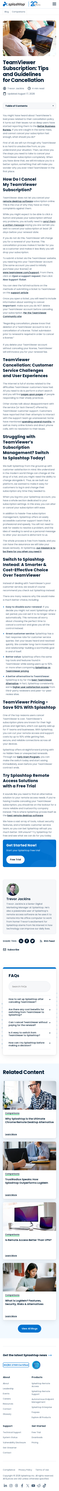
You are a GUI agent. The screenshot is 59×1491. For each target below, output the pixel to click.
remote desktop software (18, 201)
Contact (7, 1408)
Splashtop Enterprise (42, 1407)
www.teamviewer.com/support (21, 272)
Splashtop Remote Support (41, 1393)
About (6, 1377)
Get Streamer (10, 1447)
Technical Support (12, 1432)
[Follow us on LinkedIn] (5, 1485)
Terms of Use (42, 1469)
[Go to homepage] (14, 4)
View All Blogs (30, 1328)
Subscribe (13, 949)
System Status (10, 1437)
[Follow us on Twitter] (27, 1485)
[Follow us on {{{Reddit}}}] (38, 1485)
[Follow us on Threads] (16, 1485)
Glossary (7, 1414)
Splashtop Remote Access (41, 1385)
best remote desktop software (25, 815)
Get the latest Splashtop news (25, 1355)
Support (7, 1426)
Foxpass (36, 1412)
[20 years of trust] (33, 4)
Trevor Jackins (15, 88)
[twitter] (32, 941)
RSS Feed (49, 941)
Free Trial (15, 859)
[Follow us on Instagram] (10, 1485)
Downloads (37, 1437)
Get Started (39, 1426)
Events (6, 1393)
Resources (8, 1403)
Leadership (8, 1388)
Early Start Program (28, 757)
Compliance (9, 1469)
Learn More (11, 1134)
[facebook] (26, 941)
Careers (7, 1398)
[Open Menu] (54, 4)
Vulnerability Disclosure (14, 1442)
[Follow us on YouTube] (33, 1485)
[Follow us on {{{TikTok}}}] (44, 1485)
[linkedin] (21, 941)
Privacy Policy (25, 1469)
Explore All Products (41, 1417)
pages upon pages (32, 394)
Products (37, 1377)
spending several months (36, 421)
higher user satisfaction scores (31, 687)
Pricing (35, 1442)
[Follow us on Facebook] (22, 1485)
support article (19, 292)
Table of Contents (16, 106)
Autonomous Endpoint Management (43, 1400)
